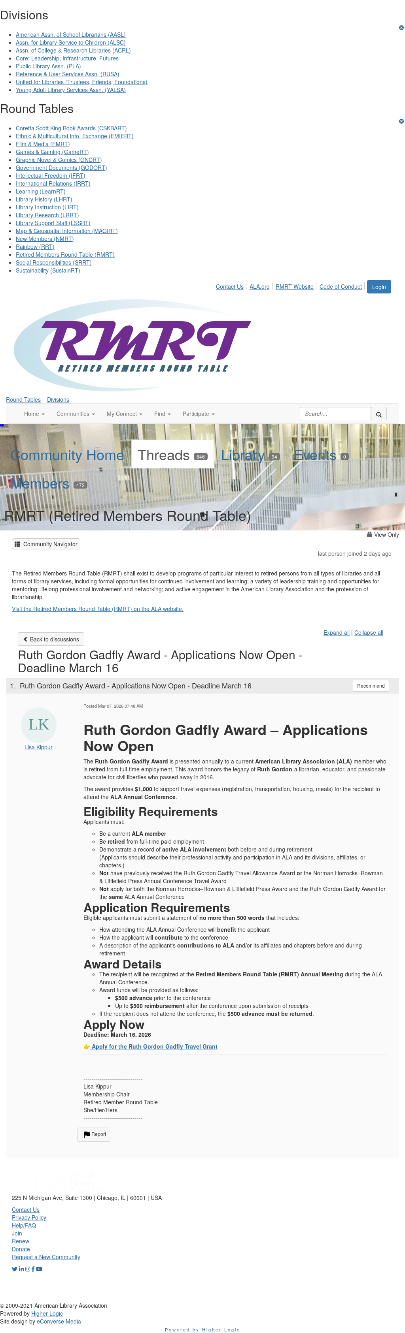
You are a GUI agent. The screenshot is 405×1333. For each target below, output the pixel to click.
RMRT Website (295, 286)
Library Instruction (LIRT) (47, 207)
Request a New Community (46, 1257)
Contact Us (230, 286)
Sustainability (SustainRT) (48, 270)
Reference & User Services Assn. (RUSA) (67, 74)
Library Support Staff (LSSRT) (53, 223)
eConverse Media (59, 1321)
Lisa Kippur (39, 747)
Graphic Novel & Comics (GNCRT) (59, 160)
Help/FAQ (24, 1225)
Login (379, 287)
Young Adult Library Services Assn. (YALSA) (71, 90)
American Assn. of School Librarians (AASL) (71, 34)
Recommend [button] (371, 685)
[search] (379, 413)
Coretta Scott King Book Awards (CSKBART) (71, 128)
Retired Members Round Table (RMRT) (65, 254)
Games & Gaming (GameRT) (52, 152)
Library (249, 454)
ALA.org (260, 286)
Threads (171, 454)
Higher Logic (47, 1313)
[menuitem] (232, 285)
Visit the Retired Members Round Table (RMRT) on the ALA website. (98, 609)
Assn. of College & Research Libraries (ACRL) (73, 50)
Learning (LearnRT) (41, 191)
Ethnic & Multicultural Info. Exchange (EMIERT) (75, 136)
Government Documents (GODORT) (61, 167)
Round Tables (23, 399)
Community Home (67, 454)
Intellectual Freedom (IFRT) (50, 175)
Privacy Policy (29, 1217)
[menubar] (291, 285)
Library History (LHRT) (44, 199)
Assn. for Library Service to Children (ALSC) (71, 42)
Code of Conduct (341, 286)
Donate (21, 1249)
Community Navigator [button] (49, 544)
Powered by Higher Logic (202, 1329)
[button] (34, 413)
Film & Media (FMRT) (43, 144)
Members (47, 482)
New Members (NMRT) (45, 239)
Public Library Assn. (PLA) (48, 66)
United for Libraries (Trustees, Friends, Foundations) (82, 82)
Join (17, 1233)
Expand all (337, 632)
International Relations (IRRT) (53, 183)
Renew (20, 1241)
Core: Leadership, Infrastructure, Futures (67, 58)
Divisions (58, 399)
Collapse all (368, 632)
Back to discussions (53, 639)
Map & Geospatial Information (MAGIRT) (67, 231)
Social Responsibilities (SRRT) (54, 262)
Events (319, 454)
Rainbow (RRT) (35, 246)
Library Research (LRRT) (47, 215)
